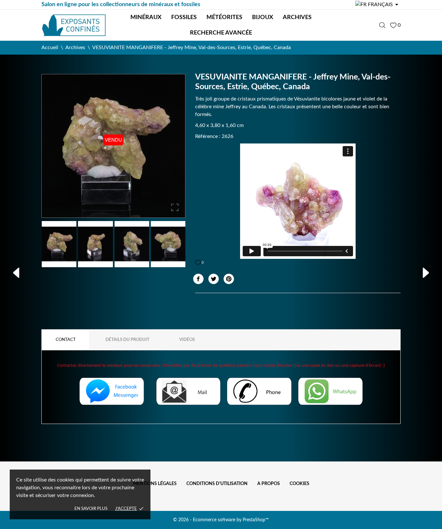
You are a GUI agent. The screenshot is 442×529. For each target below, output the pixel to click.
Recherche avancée (221, 33)
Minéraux (145, 17)
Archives (297, 17)
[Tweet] (213, 279)
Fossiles (184, 17)
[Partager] (198, 279)
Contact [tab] (66, 340)
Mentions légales (155, 483)
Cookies (299, 483)
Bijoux (262, 17)
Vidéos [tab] (187, 340)
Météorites (224, 17)
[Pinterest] (229, 279)
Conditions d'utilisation (217, 483)
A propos (268, 483)
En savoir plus (90, 509)
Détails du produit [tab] (127, 340)
